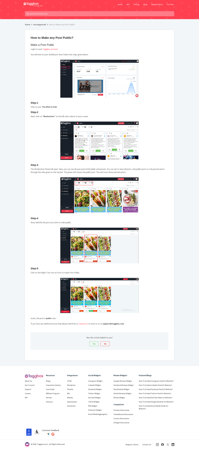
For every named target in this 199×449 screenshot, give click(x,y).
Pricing (136, 4)
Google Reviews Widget (123, 381)
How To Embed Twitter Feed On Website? (155, 393)
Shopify (70, 389)
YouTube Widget (94, 397)
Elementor (71, 406)
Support (28, 389)
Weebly (70, 397)
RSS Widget (92, 406)
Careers (28, 393)
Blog (145, 4)
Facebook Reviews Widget (124, 385)
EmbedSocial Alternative (123, 414)
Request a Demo (132, 444)
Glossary (49, 402)
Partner (49, 397)
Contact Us (146, 444)
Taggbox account (50, 49)
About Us (28, 381)
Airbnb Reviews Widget (123, 393)
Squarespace (72, 402)
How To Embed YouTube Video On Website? (155, 397)
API (128, 4)
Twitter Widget (94, 393)
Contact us (83, 323)
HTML (69, 381)
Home (120, 4)
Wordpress (71, 385)
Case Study (50, 389)
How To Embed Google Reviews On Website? (156, 402)
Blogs (48, 381)
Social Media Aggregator (97, 414)
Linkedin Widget (94, 385)
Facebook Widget (95, 389)
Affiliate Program (53, 393)
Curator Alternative (121, 418)
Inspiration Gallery (53, 385)
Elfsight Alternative (121, 422)
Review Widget (119, 397)
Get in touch (30, 385)
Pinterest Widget (95, 410)
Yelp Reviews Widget (121, 389)
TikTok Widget (94, 402)
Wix (68, 393)
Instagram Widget (95, 381)
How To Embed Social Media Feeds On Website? (153, 407)
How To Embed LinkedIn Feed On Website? (155, 385)
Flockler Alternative (121, 410)
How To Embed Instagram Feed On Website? (156, 381)
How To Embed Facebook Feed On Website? (156, 389)
